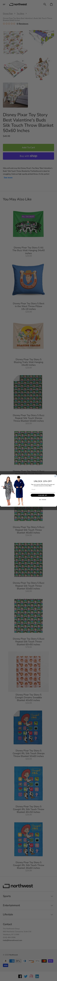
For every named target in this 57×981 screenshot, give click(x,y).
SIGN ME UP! (42, 495)
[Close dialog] (55, 476)
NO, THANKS (42, 499)
